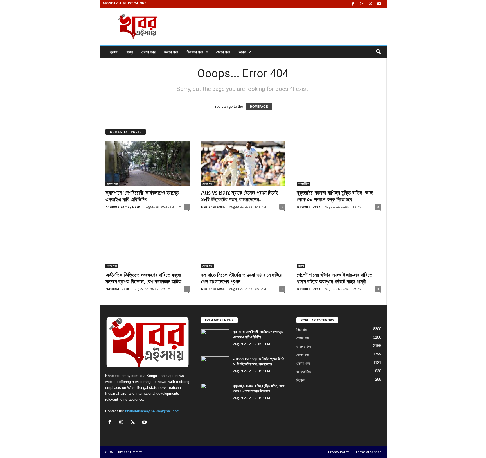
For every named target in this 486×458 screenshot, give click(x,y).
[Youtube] (379, 4)
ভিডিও (301, 266)
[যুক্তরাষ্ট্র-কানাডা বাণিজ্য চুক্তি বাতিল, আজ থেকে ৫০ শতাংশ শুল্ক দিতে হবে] (339, 163)
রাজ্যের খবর (112, 184)
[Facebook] (353, 4)
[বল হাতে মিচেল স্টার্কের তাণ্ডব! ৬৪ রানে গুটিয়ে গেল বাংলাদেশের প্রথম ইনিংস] (243, 245)
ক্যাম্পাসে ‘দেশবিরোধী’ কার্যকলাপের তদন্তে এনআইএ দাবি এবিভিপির (142, 196)
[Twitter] (370, 4)
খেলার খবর (223, 52)
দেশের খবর (148, 52)
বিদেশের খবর (195, 52)
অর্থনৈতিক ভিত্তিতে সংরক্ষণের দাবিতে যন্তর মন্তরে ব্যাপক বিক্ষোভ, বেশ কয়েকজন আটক (143, 278)
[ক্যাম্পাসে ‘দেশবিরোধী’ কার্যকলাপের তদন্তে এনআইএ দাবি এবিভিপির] (147, 163)
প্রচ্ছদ (114, 52)
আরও (242, 52)
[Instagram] (361, 4)
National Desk (213, 206)
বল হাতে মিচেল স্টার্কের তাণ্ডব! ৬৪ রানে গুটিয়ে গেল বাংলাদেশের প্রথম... (241, 278)
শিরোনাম (301, 330)
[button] (378, 52)
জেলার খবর (171, 52)
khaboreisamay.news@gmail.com (152, 411)
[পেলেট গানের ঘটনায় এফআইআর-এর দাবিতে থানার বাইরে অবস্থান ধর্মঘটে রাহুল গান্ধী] (339, 245)
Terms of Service (368, 452)
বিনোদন (300, 380)
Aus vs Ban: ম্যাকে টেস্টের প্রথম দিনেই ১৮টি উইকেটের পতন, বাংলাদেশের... (239, 196)
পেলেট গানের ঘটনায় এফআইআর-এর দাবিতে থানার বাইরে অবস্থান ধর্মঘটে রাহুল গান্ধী (334, 278)
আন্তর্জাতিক (303, 184)
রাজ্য (130, 52)
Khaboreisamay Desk (122, 206)
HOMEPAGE (259, 106)
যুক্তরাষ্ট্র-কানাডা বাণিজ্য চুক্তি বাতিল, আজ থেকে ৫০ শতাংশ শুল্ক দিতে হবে (335, 196)
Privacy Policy (338, 452)
